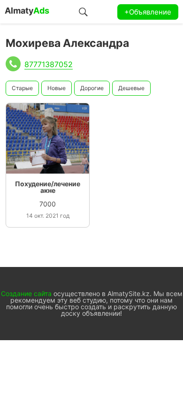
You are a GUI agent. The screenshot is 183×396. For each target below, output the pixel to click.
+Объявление (147, 12)
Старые (22, 87)
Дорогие (92, 87)
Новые (56, 87)
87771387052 (48, 64)
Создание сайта (26, 293)
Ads (27, 10)
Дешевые (131, 87)
